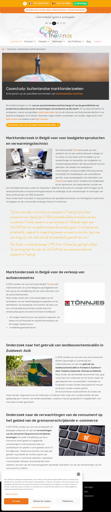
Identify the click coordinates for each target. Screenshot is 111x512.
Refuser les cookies (42, 501)
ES (64, 23)
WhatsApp (82, 3)
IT (61, 23)
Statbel (59, 181)
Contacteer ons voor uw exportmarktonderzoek (31, 125)
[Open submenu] (21, 41)
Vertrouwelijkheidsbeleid (40, 507)
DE (58, 23)
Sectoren (28, 41)
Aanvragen (88, 487)
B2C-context (42, 119)
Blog (88, 41)
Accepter (16, 501)
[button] (78, 474)
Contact (97, 41)
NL (54, 23)
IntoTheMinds (74, 41)
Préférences (67, 501)
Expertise (14, 41)
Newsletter (89, 496)
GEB (75, 150)
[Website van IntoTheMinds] (55, 33)
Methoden (57, 41)
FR (47, 23)
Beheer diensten (11, 494)
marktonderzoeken (46, 112)
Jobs (86, 491)
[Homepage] (3, 49)
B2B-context (12, 119)
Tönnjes (50, 284)
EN (50, 23)
